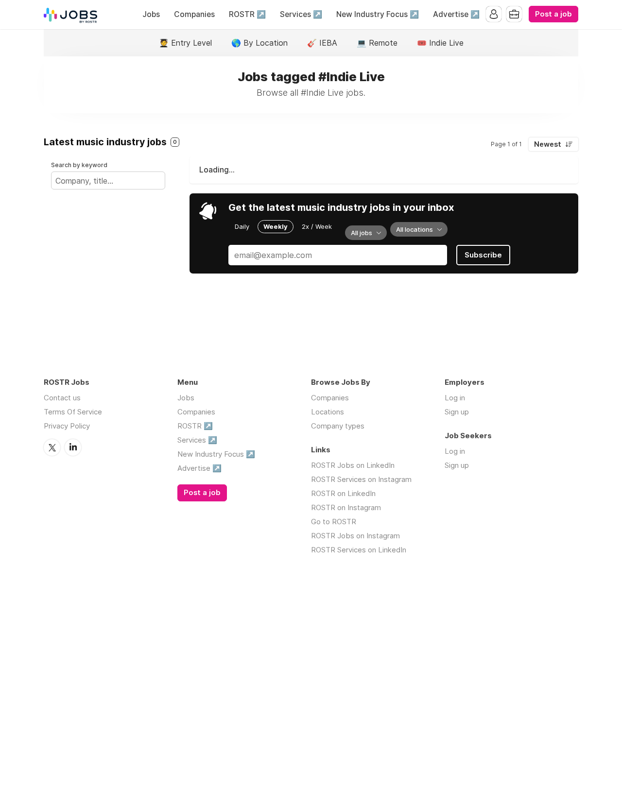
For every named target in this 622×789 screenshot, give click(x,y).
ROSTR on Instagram (346, 507)
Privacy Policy (67, 425)
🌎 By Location (259, 43)
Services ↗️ (301, 14)
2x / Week (317, 226)
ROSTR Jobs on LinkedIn (353, 465)
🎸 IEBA (322, 43)
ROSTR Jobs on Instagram (355, 535)
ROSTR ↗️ (247, 14)
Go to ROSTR (333, 521)
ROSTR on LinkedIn (343, 493)
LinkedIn (73, 447)
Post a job (553, 14)
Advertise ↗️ (456, 14)
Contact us (62, 397)
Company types (337, 425)
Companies (194, 14)
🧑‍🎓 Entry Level (185, 43)
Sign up (457, 411)
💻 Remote (377, 43)
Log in (455, 397)
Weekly (275, 226)
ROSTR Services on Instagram (361, 479)
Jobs (151, 14)
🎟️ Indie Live (440, 43)
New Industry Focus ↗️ (377, 14)
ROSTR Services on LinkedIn (358, 549)
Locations (327, 411)
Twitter (52, 447)
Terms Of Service (73, 411)
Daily (242, 226)
